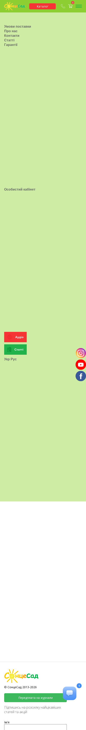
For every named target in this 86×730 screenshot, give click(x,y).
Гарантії (11, 44)
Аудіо (19, 337)
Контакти (11, 35)
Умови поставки (17, 26)
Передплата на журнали (35, 698)
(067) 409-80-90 (63, 6)
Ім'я (6, 722)
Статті (9, 40)
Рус (14, 359)
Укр (7, 359)
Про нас (11, 31)
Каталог (42, 6)
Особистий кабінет (19, 189)
